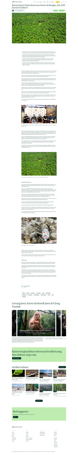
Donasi (27, 435)
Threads (55, 439)
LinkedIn (55, 432)
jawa (52, 294)
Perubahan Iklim (36, 294)
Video (13, 432)
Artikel (13, 435)
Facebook (55, 438)
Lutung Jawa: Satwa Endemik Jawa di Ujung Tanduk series (55, 338)
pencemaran (30, 294)
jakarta (49, 294)
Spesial (13, 436)
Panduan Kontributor (29, 438)
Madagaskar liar (42, 432)
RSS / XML (55, 442)
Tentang (27, 432)
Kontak (27, 433)
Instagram (55, 433)
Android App (56, 445)
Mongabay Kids (42, 433)
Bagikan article (61, 10)
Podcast (13, 433)
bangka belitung (43, 294)
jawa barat (24, 296)
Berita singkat (14, 438)
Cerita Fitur (13, 439)
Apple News (56, 446)
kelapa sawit (24, 294)
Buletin (27, 436)
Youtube (55, 435)
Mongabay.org (42, 435)
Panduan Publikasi (29, 439)
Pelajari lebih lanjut (16, 358)
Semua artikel (38, 400)
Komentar (55, 10)
